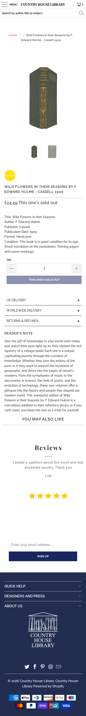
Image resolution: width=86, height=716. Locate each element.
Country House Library (37, 681)
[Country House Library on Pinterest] (42, 667)
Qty (9, 259)
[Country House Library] (43, 4)
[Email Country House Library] (58, 667)
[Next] (78, 99)
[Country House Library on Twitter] (27, 667)
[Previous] (7, 99)
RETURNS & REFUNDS (43, 321)
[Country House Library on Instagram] (50, 667)
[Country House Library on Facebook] (35, 667)
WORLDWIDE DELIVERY (43, 311)
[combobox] (43, 13)
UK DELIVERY (43, 300)
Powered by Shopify (48, 686)
